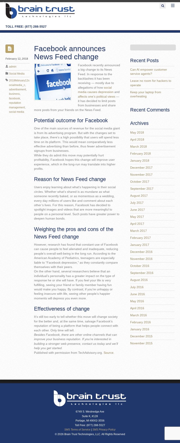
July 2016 (137, 287)
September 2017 (141, 188)
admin (12, 66)
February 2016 (140, 322)
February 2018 (140, 153)
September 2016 (141, 273)
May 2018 (137, 132)
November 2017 (141, 174)
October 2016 (139, 266)
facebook (14, 98)
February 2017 (140, 237)
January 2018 (139, 160)
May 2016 (137, 301)
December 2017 (141, 167)
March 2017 (138, 230)
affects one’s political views (96, 96)
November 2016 (141, 259)
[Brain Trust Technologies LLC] (40, 18)
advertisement (17, 89)
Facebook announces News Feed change (70, 52)
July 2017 (137, 202)
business (14, 94)
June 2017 (137, 209)
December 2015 (141, 336)
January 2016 (139, 329)
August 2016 (139, 280)
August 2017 (139, 195)
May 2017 (137, 216)
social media (16, 112)
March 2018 (138, 146)
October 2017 (139, 181)
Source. (109, 352)
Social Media (17, 73)
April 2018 (137, 139)
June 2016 (137, 294)
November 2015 (141, 343)
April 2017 (137, 223)
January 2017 (139, 245)
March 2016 (138, 315)
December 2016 (141, 252)
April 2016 (137, 308)
